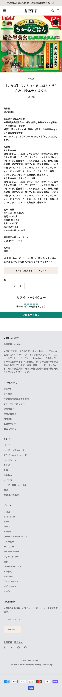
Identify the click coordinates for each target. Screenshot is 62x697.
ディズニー (9, 546)
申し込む (12, 629)
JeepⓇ (7, 511)
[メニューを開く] (4, 10)
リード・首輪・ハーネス (15, 485)
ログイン (18, 344)
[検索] (52, 10)
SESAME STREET (12, 551)
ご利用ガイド (10, 408)
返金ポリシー (10, 423)
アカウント (9, 389)
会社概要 (8, 394)
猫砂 (6, 490)
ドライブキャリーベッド (15, 455)
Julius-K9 (8, 576)
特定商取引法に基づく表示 (16, 398)
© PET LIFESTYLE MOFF (31, 660)
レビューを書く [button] (31, 314)
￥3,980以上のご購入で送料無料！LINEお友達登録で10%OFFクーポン (31, 3)
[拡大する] (55, 22)
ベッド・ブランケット (14, 450)
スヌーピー (9, 541)
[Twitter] (12, 647)
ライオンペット (11, 581)
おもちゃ (8, 475)
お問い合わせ (10, 413)
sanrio (7, 526)
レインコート (10, 480)
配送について (10, 428)
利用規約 (8, 418)
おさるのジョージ (12, 556)
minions (7, 531)
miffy (6, 521)
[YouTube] (25, 647)
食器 (6, 470)
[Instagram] (18, 647)
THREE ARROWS (12, 566)
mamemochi (9, 516)
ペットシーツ (10, 460)
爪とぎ (7, 465)
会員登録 (8, 344)
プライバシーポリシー (14, 403)
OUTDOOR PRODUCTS (15, 536)
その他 (7, 591)
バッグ (7, 445)
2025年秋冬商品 (11, 495)
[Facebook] (5, 647)
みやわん (8, 571)
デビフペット (10, 586)
